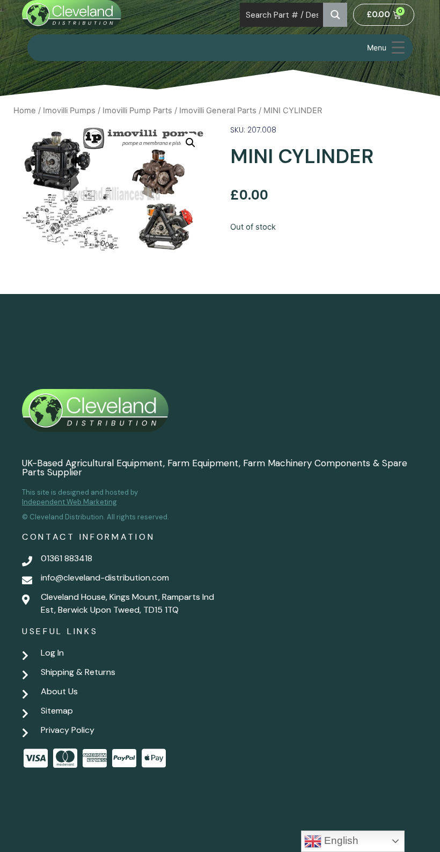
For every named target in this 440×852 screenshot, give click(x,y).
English (339, 840)
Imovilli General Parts (217, 110)
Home (24, 110)
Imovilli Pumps (69, 110)
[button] (190, 142)
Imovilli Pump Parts (137, 110)
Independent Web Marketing (69, 501)
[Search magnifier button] (335, 15)
